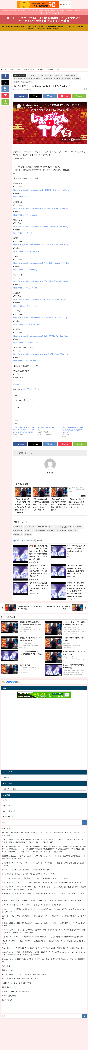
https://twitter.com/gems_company (26, 361)
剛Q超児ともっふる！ (10, 987)
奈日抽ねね (29, 78)
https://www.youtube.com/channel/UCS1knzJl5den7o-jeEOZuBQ (39, 299)
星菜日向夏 (48, 78)
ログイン (6, 800)
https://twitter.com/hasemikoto (25, 288)
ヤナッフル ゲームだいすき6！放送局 (15, 991)
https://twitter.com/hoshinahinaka (26, 197)
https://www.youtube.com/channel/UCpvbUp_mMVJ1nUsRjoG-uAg (40, 245)
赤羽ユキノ (77, 78)
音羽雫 (17, 82)
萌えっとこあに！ (8, 970)
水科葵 (68, 78)
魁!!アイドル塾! (7, 1000)
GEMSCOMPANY (71, 75)
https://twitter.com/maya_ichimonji (26, 324)
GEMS (41, 75)
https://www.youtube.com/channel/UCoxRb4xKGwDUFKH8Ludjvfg (40, 318)
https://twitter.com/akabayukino (25, 306)
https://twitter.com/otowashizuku (26, 251)
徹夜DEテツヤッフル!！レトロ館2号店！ (16, 983)
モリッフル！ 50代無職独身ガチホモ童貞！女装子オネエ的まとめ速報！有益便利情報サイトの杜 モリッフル (43, 948)
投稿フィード (7, 805)
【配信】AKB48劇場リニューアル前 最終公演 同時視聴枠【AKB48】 (72, 430)
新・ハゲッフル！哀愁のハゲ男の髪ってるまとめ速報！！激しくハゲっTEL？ (30, 874)
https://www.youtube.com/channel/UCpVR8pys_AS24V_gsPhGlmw (40, 208)
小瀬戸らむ (39, 78)
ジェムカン (49, 75)
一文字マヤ (19, 78)
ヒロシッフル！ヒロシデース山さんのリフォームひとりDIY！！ (25, 974)
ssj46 (50, 473)
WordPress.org (8, 816)
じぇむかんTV (27, 82)
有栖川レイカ (59, 78)
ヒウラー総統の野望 (9, 996)
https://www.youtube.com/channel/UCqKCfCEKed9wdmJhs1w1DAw (41, 190)
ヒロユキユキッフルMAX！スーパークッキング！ (20, 978)
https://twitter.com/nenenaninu (25, 215)
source (16, 384)
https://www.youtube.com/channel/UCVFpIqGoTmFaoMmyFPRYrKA (41, 263)
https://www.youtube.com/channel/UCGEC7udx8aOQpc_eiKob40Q (40, 281)
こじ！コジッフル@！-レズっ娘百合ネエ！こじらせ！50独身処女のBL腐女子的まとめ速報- (35, 878)
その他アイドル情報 (19, 75)
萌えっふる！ (7, 966)
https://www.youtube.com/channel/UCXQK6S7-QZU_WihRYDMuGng (41, 336)
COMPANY (32, 75)
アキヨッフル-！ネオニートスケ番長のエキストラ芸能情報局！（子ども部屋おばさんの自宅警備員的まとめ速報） (43, 937)
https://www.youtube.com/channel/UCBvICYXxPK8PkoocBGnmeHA (41, 354)
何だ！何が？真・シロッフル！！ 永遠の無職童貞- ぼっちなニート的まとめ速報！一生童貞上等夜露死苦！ (42, 882)
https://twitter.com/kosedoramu (25, 342)
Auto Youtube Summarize (33, 389)
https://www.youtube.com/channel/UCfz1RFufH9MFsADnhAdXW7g (40, 226)
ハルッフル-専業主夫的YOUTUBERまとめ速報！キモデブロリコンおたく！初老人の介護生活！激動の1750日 (41, 900)
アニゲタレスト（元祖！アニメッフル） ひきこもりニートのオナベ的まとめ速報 (31, 905)
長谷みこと (59, 75)
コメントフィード (9, 811)
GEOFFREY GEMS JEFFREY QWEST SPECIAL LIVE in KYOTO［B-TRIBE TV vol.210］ (24, 430)
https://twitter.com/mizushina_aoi (26, 269)
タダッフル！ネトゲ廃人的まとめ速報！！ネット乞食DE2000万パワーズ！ (29, 869)
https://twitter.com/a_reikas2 (24, 233)
